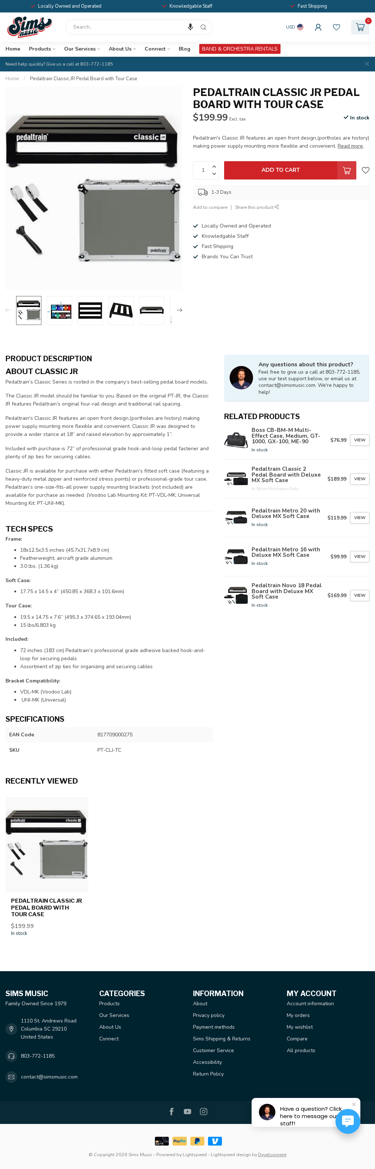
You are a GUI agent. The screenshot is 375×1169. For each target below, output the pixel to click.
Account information (310, 1003)
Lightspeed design (231, 1154)
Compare (297, 1038)
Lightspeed (195, 1154)
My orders (298, 1015)
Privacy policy (208, 1015)
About (200, 1003)
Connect (155, 48)
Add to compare (210, 207)
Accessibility (207, 1062)
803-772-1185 (38, 1056)
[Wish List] (336, 27)
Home (12, 48)
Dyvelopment (272, 1154)
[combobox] (139, 27)
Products (40, 48)
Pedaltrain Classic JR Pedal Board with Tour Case (83, 78)
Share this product (254, 207)
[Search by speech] (190, 27)
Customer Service (213, 1050)
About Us (120, 48)
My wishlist (300, 1027)
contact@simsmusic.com (49, 1076)
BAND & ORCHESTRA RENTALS (240, 48)
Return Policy (208, 1073)
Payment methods (214, 1027)
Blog (184, 48)
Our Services (80, 48)
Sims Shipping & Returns (221, 1038)
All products (301, 1050)
